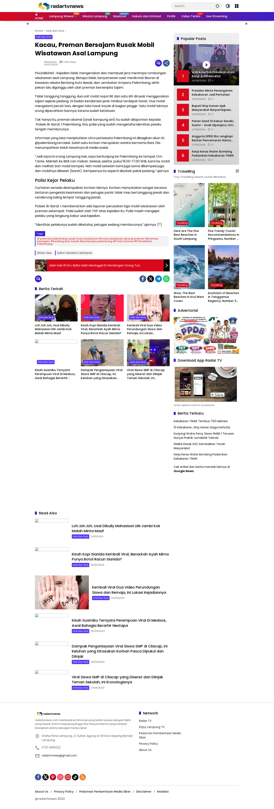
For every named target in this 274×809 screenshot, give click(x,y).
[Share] (166, 63)
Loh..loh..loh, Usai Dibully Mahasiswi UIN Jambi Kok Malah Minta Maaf (53, 329)
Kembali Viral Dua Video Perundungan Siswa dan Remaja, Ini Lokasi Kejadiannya (144, 329)
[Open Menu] (236, 6)
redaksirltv (50, 62)
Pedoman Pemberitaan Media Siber (105, 792)
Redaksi (162, 792)
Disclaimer (143, 792)
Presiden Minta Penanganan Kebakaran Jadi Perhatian (212, 93)
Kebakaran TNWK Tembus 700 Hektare (201, 421)
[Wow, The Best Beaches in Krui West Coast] (189, 267)
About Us (145, 750)
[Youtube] (68, 777)
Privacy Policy (148, 744)
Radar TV (145, 721)
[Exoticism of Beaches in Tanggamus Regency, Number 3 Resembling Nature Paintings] (223, 267)
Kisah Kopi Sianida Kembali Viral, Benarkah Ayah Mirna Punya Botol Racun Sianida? (101, 329)
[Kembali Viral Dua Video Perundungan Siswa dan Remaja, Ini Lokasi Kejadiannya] (148, 307)
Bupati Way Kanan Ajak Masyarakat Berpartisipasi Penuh (211, 108)
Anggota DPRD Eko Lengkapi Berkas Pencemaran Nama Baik (212, 138)
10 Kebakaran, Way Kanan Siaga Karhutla (202, 427)
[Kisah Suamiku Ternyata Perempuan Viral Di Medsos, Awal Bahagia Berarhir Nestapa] (56, 352)
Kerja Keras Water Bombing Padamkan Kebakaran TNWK (213, 154)
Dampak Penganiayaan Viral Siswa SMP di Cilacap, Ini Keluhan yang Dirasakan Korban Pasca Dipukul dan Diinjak (102, 374)
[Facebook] (142, 278)
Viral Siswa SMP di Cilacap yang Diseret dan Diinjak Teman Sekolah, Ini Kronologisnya (146, 374)
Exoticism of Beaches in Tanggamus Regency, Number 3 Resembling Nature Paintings (223, 297)
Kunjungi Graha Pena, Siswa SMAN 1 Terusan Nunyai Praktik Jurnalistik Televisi (204, 436)
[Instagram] (60, 777)
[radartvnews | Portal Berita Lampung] (60, 6)
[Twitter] (150, 278)
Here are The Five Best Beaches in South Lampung (186, 235)
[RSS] (82, 777)
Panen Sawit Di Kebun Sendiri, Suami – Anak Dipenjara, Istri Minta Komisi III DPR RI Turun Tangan (213, 123)
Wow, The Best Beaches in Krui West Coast (189, 297)
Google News (184, 471)
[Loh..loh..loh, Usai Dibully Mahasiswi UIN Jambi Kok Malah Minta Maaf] (56, 307)
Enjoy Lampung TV (152, 727)
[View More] (237, 171)
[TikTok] (75, 777)
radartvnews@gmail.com (59, 755)
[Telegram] (158, 278)
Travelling (182, 222)
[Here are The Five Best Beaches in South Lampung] (189, 205)
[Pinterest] (53, 777)
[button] (217, 6)
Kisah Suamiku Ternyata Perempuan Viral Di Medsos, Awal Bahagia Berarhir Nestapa (55, 374)
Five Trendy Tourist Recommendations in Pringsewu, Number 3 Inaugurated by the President (223, 235)
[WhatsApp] (166, 278)
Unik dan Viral (44, 36)
